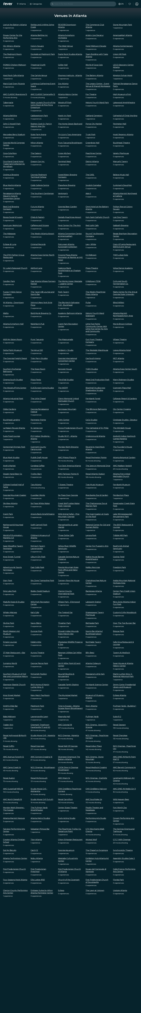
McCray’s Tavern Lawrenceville (38, 547)
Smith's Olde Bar (10, 706)
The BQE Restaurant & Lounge (123, 526)
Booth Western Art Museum (11, 632)
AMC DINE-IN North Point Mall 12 (124, 758)
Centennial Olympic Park (14, 447)
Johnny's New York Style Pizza (41, 304)
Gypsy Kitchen (64, 153)
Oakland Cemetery (94, 116)
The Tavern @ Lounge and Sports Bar (42, 293)
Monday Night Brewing (68, 447)
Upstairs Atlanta (120, 890)
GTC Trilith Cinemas (121, 840)
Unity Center (63, 420)
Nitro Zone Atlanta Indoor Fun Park (124, 603)
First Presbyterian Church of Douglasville (97, 881)
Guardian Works (38, 495)
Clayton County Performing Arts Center (15, 891)
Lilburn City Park (38, 557)
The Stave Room (38, 369)
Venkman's (63, 193)
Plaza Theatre (92, 268)
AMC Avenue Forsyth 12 (13, 757)
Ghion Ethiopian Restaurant (70, 840)
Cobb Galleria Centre (40, 185)
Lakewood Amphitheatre (124, 103)
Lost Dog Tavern (120, 217)
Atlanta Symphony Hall (13, 324)
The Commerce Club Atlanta (95, 26)
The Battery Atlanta (94, 75)
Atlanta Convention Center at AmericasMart (70, 235)
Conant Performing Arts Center (123, 819)
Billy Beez (90, 653)
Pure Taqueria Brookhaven (70, 143)
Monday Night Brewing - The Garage (14, 809)
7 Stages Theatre (65, 485)
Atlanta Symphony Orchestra (66, 36)
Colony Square (37, 46)
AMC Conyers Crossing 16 (41, 757)
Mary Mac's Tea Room (40, 695)
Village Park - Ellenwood (69, 602)
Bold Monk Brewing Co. (41, 313)
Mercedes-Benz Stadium (14, 135)
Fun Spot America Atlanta (69, 466)
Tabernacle (8, 103)
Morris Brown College (122, 324)
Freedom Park (119, 567)
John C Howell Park (11, 124)
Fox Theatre (91, 94)
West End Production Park (97, 380)
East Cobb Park (37, 567)
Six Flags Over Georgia (68, 495)
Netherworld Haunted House (13, 526)
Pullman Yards (92, 717)
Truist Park (90, 135)
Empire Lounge (10, 642)
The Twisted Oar (65, 612)
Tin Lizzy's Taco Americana (69, 135)
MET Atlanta (118, 358)
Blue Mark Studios (11, 458)
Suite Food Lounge (11, 436)
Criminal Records (38, 244)
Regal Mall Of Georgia (67, 746)
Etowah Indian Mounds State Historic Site (68, 632)
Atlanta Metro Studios (40, 818)
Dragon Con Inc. (38, 162)
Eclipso (61, 890)
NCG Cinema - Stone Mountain (95, 758)
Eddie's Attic (36, 642)
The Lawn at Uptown (95, 890)
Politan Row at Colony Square (123, 208)
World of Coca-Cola (94, 65)
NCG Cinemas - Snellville (96, 778)
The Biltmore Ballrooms (96, 409)
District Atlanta (92, 162)
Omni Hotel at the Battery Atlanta (97, 208)
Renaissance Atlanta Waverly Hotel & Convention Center (12, 196)
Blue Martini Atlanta (12, 185)
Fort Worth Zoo (120, 808)
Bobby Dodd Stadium (40, 591)
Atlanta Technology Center (15, 858)
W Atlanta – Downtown (13, 303)
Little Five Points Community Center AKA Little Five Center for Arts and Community (97, 327)
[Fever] (8, 3)
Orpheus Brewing (11, 175)
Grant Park (8, 514)
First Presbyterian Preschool (38, 870)
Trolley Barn (36, 474)
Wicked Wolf (91, 840)
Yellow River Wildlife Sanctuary (67, 547)
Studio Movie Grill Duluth (42, 799)
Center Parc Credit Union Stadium (124, 592)
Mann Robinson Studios (123, 380)
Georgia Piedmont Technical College (39, 176)
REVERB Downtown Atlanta (67, 26)
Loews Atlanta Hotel (122, 350)
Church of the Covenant (69, 880)
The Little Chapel (38, 399)
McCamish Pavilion (39, 674)
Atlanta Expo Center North (42, 255)
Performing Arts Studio (96, 818)
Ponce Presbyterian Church (70, 428)
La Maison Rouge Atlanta (14, 428)
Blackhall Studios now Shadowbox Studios (95, 389)
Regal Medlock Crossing (96, 767)
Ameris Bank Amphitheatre (43, 514)
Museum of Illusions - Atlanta (95, 696)
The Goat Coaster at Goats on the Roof (97, 515)
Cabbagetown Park (39, 116)
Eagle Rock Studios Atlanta (70, 54)
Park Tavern (63, 292)
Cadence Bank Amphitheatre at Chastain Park (69, 270)
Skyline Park (8, 623)
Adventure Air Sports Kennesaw (12, 568)
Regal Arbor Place (94, 746)
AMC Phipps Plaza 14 (67, 458)
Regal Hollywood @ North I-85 (14, 736)
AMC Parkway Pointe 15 (68, 474)
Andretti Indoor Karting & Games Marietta (124, 437)
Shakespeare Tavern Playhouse (95, 613)
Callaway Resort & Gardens (125, 399)
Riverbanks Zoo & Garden (97, 495)
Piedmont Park (37, 706)
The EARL (90, 175)
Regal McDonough (39, 778)
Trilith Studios (92, 369)
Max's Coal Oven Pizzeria (14, 84)
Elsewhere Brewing (66, 185)
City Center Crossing (122, 409)
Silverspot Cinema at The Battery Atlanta (69, 758)
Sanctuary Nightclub (12, 225)
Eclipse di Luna (9, 244)
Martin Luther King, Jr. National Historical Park (123, 675)
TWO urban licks (120, 255)
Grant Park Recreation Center (68, 325)
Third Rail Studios (65, 380)
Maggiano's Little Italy (95, 674)
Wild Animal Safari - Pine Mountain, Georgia (68, 515)
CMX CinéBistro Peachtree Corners (69, 790)
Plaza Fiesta (36, 380)
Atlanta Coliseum (93, 663)
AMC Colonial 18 (65, 725)
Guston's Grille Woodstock (124, 612)
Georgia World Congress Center (14, 144)
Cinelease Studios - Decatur (125, 420)
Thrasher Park (64, 623)
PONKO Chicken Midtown (14, 65)
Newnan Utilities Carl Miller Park (70, 654)
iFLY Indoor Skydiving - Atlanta (40, 437)
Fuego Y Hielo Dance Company (12, 293)
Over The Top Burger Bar (124, 623)
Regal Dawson (119, 725)
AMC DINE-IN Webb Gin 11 (124, 789)
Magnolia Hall (64, 717)
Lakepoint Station (93, 602)
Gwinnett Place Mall (122, 388)
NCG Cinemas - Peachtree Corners (97, 736)
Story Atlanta (91, 706)
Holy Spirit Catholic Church (97, 217)
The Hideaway (9, 234)
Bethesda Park (92, 623)
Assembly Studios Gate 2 (124, 858)
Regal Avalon (9, 778)
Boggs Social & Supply (13, 217)
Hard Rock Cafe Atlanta (13, 75)
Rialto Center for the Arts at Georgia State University (125, 293)
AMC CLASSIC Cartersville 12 (43, 94)
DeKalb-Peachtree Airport (69, 217)
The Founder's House (122, 447)
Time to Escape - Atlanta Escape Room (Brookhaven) (70, 707)
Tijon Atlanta (36, 840)
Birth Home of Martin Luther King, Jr (40, 686)
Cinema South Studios (13, 380)
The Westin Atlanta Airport (42, 234)
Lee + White (91, 244)
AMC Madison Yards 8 (122, 466)
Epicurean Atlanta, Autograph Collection (67, 245)
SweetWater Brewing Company (67, 176)
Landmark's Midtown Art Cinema (124, 779)
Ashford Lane (36, 268)
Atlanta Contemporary (123, 46)
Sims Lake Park (9, 591)
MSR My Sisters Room (12, 339)
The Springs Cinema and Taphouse (124, 830)
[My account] (136, 4)
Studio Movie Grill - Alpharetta (39, 790)
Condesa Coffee (38, 466)
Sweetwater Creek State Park (124, 504)
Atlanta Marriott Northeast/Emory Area (123, 314)
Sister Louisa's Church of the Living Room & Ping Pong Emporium (43, 105)
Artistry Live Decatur (95, 35)
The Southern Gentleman (42, 193)
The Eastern (36, 153)
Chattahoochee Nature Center (96, 582)
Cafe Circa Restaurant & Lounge (123, 643)
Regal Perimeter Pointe (96, 458)
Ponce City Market (94, 124)
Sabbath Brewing (120, 225)
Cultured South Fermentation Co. (120, 282)
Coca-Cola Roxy (10, 153)
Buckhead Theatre (121, 143)
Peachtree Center (94, 153)
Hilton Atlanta (37, 143)
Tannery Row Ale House (68, 581)
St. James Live (37, 428)
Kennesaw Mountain (67, 409)
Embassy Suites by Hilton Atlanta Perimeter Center (42, 891)
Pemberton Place (121, 495)
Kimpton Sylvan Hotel (122, 75)
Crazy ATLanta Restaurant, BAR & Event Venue (124, 245)
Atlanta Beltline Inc (39, 35)
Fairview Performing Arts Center (14, 830)
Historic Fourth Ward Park (97, 103)
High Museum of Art (122, 94)
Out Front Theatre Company (94, 340)
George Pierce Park (39, 663)
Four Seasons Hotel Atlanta (15, 880)
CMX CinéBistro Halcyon (96, 789)
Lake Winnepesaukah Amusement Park (122, 515)
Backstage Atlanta (94, 591)
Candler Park (9, 281)
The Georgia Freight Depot (15, 358)
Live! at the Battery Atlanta (15, 25)
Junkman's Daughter (122, 185)
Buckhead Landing (11, 420)
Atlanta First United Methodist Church (121, 475)
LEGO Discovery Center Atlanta (123, 66)
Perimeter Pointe (38, 420)
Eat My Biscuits (9, 850)
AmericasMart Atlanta (122, 35)
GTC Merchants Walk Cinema (95, 830)
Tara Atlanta (36, 485)
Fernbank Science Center (97, 685)
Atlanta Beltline (10, 116)
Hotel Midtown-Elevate (96, 46)
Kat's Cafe (35, 612)
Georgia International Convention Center (67, 359)
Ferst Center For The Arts (69, 225)
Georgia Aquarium (66, 850)
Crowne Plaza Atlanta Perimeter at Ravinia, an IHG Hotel (70, 257)
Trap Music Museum (95, 485)
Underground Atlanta (95, 436)
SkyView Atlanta (10, 503)
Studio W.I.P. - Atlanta (67, 436)
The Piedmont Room (12, 54)
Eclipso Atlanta (119, 695)
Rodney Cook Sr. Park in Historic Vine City (41, 125)
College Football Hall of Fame (13, 486)
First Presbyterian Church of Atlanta (69, 870)
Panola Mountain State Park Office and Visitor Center (68, 569)
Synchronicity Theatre (123, 850)
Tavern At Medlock (121, 653)
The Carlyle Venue (39, 75)
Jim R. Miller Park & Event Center (69, 664)
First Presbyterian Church (14, 869)
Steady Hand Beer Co (12, 474)
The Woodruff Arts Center (14, 388)
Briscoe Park (118, 631)
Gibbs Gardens (9, 409)
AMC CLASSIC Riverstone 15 (15, 94)
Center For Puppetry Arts (97, 546)
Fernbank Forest (93, 399)
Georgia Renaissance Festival (40, 410)
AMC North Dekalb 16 (12, 799)
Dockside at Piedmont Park (43, 54)
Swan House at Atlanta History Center (123, 664)
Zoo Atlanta (63, 84)
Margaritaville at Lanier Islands (68, 526)
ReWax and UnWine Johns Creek (42, 26)
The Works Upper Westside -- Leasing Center (70, 282)
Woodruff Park (64, 103)
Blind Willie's (118, 303)
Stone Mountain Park (122, 25)
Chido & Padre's (37, 217)
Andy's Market (9, 466)
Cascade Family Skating (68, 685)
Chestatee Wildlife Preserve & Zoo (70, 643)
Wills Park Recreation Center (40, 603)
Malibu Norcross (93, 567)
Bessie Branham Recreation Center (125, 235)
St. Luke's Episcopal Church (15, 268)
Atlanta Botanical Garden (124, 458)
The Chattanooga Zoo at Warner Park (96, 504)
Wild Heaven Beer (121, 799)
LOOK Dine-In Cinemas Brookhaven (68, 768)
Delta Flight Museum (12, 350)
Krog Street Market (11, 695)
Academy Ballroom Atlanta (70, 313)
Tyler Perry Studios (39, 358)
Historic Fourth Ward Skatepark (95, 314)
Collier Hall (63, 65)
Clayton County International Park (66, 592)
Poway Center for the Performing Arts (12, 36)
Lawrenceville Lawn (39, 717)
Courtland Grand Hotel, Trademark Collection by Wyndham (14, 164)
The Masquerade (65, 339)
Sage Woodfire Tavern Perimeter (13, 547)
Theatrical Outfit (38, 65)
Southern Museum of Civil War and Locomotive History (15, 675)
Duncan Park (36, 631)
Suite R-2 (117, 717)
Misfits (5, 313)
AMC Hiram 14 (64, 778)
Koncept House (65, 369)
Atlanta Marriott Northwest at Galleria (125, 194)
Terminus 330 (37, 350)
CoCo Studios (91, 420)
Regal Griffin (8, 746)
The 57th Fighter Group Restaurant (13, 256)
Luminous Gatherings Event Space (43, 85)
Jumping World (10, 663)
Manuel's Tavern (120, 162)
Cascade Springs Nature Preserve (68, 558)
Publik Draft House (39, 458)
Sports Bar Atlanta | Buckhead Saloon (94, 632)
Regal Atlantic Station (95, 474)
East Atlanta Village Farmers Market (43, 282)
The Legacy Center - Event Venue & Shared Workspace (98, 85)
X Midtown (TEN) (93, 281)
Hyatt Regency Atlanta (123, 135)
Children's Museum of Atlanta (40, 536)
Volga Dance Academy (123, 268)
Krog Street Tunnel (11, 557)
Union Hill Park (119, 54)
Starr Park (7, 581)
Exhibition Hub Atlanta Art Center (97, 859)
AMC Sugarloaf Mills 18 (13, 789)
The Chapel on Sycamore (97, 850)
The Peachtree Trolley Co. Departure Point (69, 830)
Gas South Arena (93, 358)
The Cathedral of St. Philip (97, 428)
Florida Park (118, 880)
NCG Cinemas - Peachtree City (124, 747)
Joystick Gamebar (93, 185)
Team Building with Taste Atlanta (97, 55)
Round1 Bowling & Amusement (66, 675)
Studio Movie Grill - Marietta (43, 735)
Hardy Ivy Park (64, 116)
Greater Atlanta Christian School (14, 841)
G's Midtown (91, 255)
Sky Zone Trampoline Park (42, 581)
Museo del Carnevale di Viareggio (96, 870)
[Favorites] (129, 4)
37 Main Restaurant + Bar (14, 653)
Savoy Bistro (36, 623)
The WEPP (63, 388)
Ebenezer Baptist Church (14, 685)
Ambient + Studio (65, 350)
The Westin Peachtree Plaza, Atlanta (95, 293)
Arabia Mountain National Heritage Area (124, 582)
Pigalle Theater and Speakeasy (94, 809)
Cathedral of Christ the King (125, 116)
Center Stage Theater (67, 808)
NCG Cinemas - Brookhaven (43, 767)
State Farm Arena (38, 135)
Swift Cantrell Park (39, 525)
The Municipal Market (67, 695)
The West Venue (65, 46)
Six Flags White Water (40, 503)
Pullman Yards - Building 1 (124, 706)
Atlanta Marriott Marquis (14, 818)
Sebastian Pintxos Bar (40, 829)
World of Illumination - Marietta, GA (13, 536)
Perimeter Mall (119, 124)
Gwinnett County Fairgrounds (38, 448)
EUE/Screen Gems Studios (42, 388)
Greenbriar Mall (92, 143)
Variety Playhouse (121, 153)
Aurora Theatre (37, 653)
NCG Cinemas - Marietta (68, 735)
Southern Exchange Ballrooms (12, 370)
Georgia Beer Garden (67, 207)
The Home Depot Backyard (70, 124)
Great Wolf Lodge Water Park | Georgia (69, 504)
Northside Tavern (93, 642)
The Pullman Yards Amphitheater (39, 809)
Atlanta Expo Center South (125, 369)
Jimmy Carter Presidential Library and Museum (124, 686)
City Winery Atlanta (11, 46)
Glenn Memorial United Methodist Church (68, 400)
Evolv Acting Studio (66, 818)
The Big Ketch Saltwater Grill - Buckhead (69, 304)
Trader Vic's (8, 725)
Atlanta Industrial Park (13, 399)
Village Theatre (120, 339)
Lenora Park (91, 535)
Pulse (88, 303)
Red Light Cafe (92, 225)
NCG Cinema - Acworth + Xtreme (96, 726)
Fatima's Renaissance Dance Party (125, 85)
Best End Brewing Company (11, 208)
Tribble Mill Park (120, 535)
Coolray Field (118, 557)
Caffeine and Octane (40, 225)
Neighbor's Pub (37, 324)
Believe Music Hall (121, 175)
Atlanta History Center (68, 94)
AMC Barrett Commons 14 (124, 767)
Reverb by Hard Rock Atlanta (95, 448)
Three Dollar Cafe (66, 535)
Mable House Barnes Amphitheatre (95, 558)
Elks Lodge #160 (38, 880)
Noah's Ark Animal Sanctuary (121, 547)
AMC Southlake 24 (94, 799)
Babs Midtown (9, 717)
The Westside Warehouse (97, 350)
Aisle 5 (88, 193)
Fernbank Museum (121, 485)
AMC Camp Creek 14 (12, 767)
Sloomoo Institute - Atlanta (70, 75)
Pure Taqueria (37, 339)
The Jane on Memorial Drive (98, 466)
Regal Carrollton (65, 799)
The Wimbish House (122, 428)
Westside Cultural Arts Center (68, 859)
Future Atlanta (37, 207)
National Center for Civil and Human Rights (98, 526)
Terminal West (64, 162)
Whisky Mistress (10, 612)
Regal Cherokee (120, 735)
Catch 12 (34, 850)
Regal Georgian (37, 746)
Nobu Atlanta (37, 858)
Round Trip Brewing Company (95, 235)
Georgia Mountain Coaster (14, 495)
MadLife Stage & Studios (13, 602)
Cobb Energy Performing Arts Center (124, 870)
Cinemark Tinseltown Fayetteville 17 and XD (40, 726)
